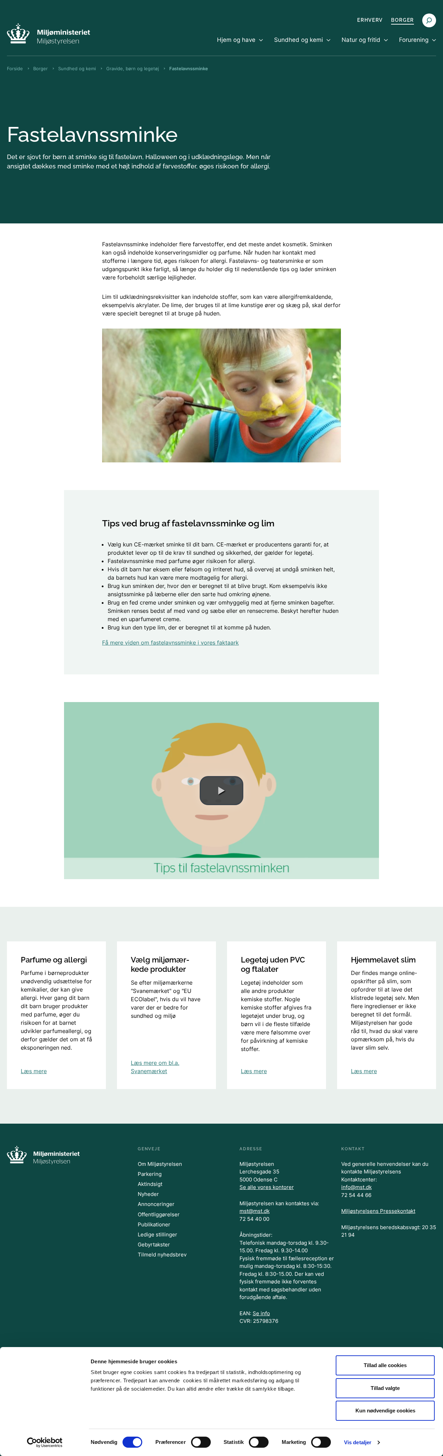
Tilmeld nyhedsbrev (162, 1254)
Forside (15, 68)
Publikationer (154, 1224)
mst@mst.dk (254, 1211)
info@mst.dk (356, 1187)
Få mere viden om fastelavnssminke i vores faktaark (170, 642)
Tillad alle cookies (385, 1365)
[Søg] (429, 20)
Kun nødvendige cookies (385, 1410)
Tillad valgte (385, 1388)
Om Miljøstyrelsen (160, 1164)
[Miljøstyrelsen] (48, 33)
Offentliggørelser (159, 1214)
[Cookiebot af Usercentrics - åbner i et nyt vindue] (45, 1442)
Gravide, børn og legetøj (132, 68)
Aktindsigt (150, 1184)
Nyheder (148, 1194)
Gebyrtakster (154, 1244)
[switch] (201, 1442)
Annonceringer (156, 1204)
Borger (402, 20)
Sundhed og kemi (77, 68)
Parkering (150, 1174)
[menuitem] (240, 46)
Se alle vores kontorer (266, 1187)
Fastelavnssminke (188, 68)
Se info (261, 1313)
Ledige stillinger (157, 1234)
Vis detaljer (357, 1442)
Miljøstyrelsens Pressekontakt (378, 1211)
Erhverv (370, 20)
